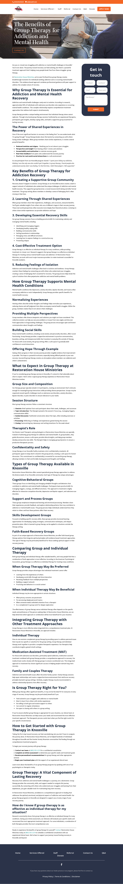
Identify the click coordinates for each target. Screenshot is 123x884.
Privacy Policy (48, 876)
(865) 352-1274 (35, 750)
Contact (58, 830)
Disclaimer (76, 876)
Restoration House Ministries (24, 77)
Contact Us (19, 50)
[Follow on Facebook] (61, 864)
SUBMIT (96, 109)
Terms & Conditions (62, 876)
